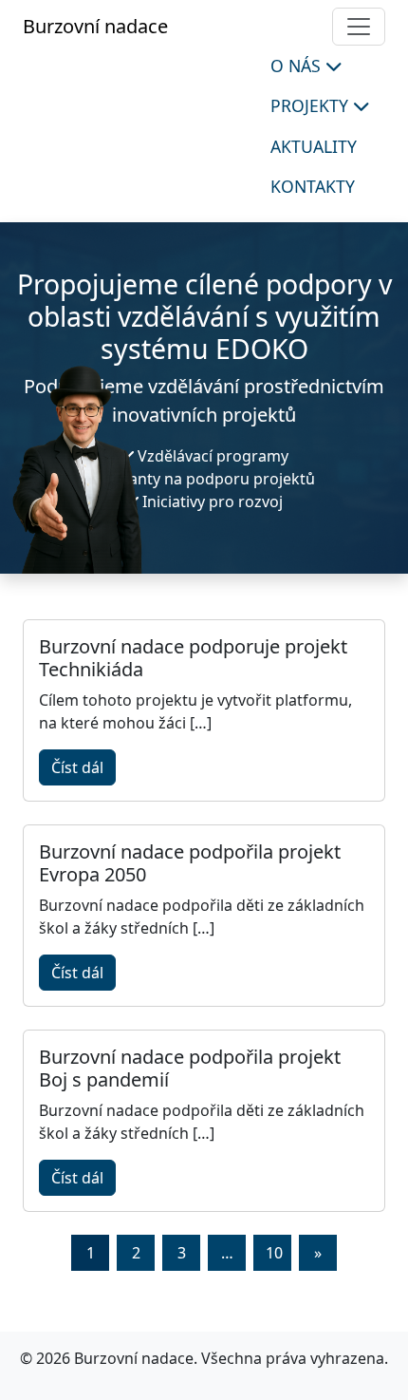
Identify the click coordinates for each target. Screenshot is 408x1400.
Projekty (311, 105)
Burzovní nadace (95, 26)
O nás (297, 65)
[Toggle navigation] (358, 27)
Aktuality (313, 146)
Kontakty (312, 186)
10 (274, 1252)
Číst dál (77, 767)
